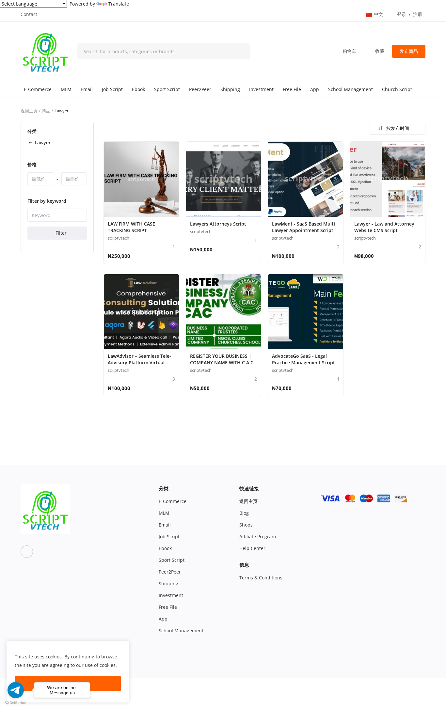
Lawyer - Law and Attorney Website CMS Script (384, 227)
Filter (60, 233)
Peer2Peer (200, 89)
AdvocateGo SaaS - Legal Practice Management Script (303, 359)
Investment (261, 89)
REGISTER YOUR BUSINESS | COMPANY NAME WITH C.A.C (221, 359)
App (314, 89)
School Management (350, 89)
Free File (292, 89)
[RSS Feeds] (27, 551)
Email (87, 89)
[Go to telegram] (16, 690)
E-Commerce (38, 89)
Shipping (230, 89)
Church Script (397, 89)
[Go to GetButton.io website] (15, 702)
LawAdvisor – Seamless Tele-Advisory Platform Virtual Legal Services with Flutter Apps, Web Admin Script (139, 366)
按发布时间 (398, 128)
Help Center (252, 548)
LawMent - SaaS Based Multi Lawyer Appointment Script (303, 227)
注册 (417, 14)
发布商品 (409, 51)
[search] (240, 51)
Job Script (112, 89)
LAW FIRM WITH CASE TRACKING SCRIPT (131, 227)
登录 (401, 14)
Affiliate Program (257, 536)
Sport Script (167, 89)
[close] (123, 647)
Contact (29, 14)
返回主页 (29, 111)
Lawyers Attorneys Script (218, 224)
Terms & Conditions (260, 578)
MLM (66, 89)
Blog (244, 513)
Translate (118, 4)
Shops (246, 525)
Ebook (138, 89)
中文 (379, 14)
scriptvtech (118, 238)
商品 (46, 111)
